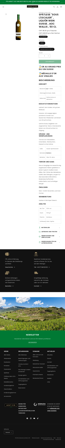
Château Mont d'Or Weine (9, 377)
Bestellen (8, 286)
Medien (49, 378)
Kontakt (36, 286)
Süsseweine (7, 369)
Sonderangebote (9, 385)
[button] (3, 7)
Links (48, 382)
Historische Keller (38, 367)
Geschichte (9, 267)
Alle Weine (7, 355)
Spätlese (6, 373)
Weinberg (36, 360)
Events (49, 358)
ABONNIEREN (32, 342)
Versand (59, 438)
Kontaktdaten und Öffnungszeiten (23, 380)
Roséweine (7, 362)
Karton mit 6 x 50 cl (47, 49)
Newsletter (50, 375)
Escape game (22, 375)
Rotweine (6, 365)
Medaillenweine (8, 382)
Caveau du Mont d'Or (23, 365)
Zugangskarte (22, 384)
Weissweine (7, 358)
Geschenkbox (8, 389)
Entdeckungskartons (10, 392)
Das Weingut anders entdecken (24, 370)
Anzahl (40, 53)
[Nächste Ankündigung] (62, 2)
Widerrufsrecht (35, 438)
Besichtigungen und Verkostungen (24, 359)
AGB (54, 438)
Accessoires (7, 396)
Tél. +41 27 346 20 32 (41, 267)
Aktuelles (50, 355)
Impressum (58, 439)
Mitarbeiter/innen (38, 378)
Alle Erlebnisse (22, 355)
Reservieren (21, 388)
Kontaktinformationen (48, 439)
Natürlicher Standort (39, 364)
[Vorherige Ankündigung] (3, 2)
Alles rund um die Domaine (38, 355)
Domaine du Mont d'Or (25, 438)
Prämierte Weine (38, 374)
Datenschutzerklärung (46, 438)
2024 (43, 43)
